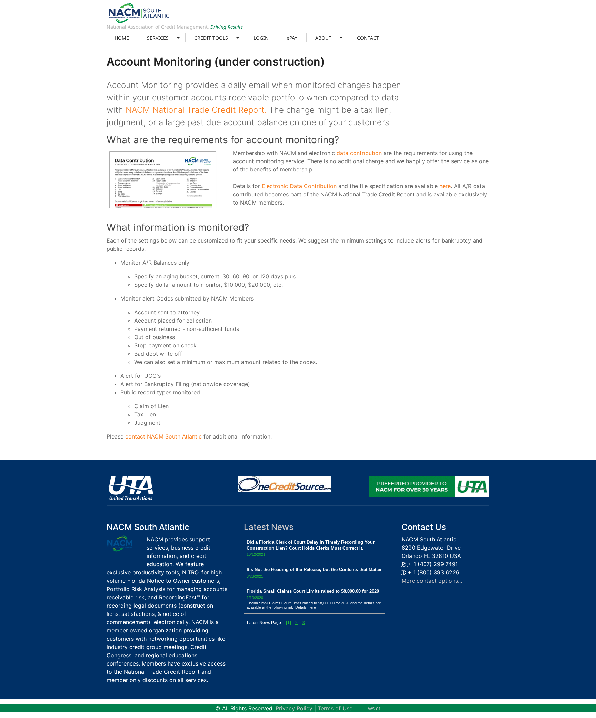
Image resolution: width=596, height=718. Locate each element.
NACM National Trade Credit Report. (196, 110)
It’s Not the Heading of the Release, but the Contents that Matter (314, 569)
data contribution (359, 152)
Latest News (269, 527)
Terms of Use (335, 708)
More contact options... (431, 580)
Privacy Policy (294, 708)
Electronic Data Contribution (299, 186)
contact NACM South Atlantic (163, 436)
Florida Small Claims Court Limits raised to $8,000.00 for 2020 (313, 591)
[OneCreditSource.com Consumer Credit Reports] (284, 483)
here (445, 186)
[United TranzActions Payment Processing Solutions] (130, 487)
